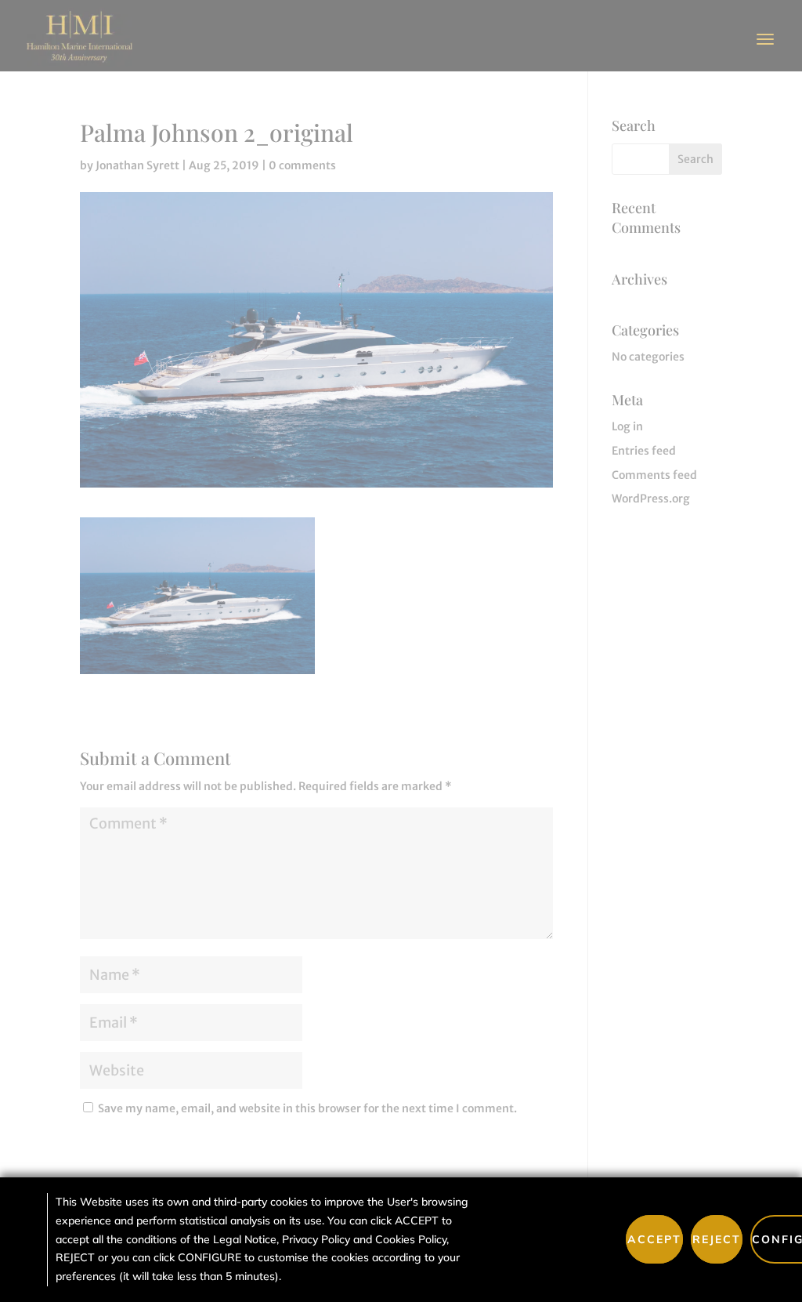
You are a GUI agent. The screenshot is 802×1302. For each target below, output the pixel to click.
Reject (716, 1239)
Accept (654, 1239)
